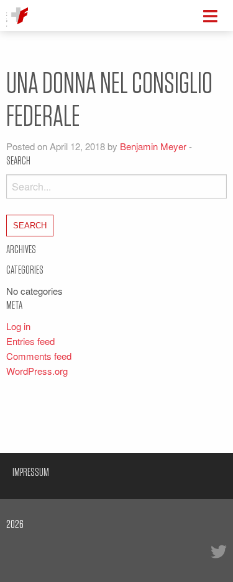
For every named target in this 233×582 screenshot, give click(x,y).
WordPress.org (37, 370)
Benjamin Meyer (153, 146)
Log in (18, 326)
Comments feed (38, 355)
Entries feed (30, 340)
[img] (210, 16)
